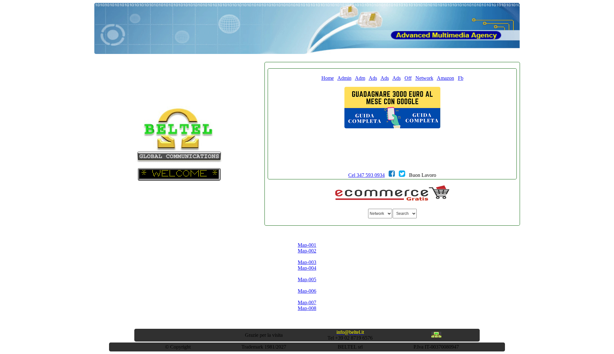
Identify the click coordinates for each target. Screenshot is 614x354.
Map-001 (307, 245)
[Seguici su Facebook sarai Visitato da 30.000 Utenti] (392, 175)
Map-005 (307, 279)
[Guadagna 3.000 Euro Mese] (392, 126)
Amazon (445, 78)
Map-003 (307, 262)
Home (327, 78)
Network (424, 78)
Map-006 (307, 291)
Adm (360, 78)
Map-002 (307, 250)
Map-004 (307, 268)
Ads (373, 78)
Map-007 (307, 302)
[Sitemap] (436, 336)
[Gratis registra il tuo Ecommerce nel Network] (392, 199)
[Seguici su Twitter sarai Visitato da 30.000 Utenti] (402, 175)
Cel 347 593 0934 (366, 175)
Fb (460, 78)
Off (408, 78)
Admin (344, 78)
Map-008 (307, 308)
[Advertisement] (392, 159)
